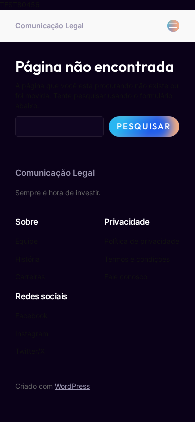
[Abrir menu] (174, 26)
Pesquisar (144, 126)
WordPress (72, 386)
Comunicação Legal (50, 26)
